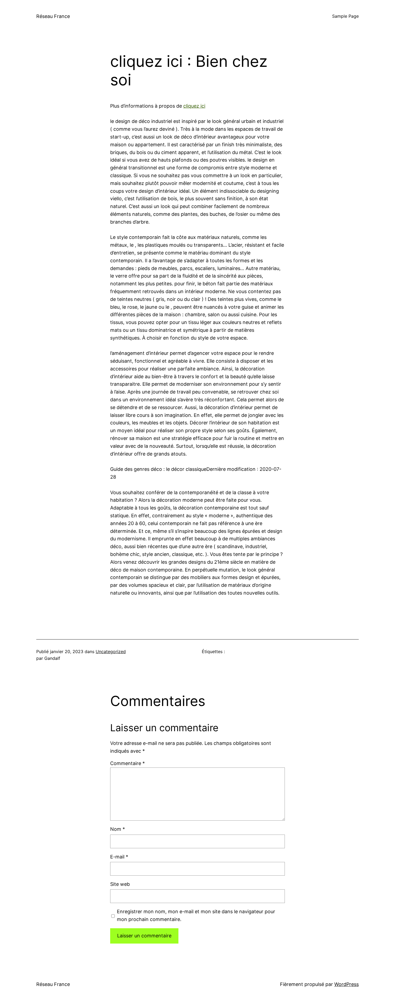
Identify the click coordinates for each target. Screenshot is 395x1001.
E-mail (119, 857)
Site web (120, 884)
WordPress (346, 984)
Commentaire (127, 763)
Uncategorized (111, 651)
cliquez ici (194, 106)
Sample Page (345, 16)
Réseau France (53, 16)
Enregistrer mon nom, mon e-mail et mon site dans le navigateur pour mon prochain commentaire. (196, 915)
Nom (117, 829)
